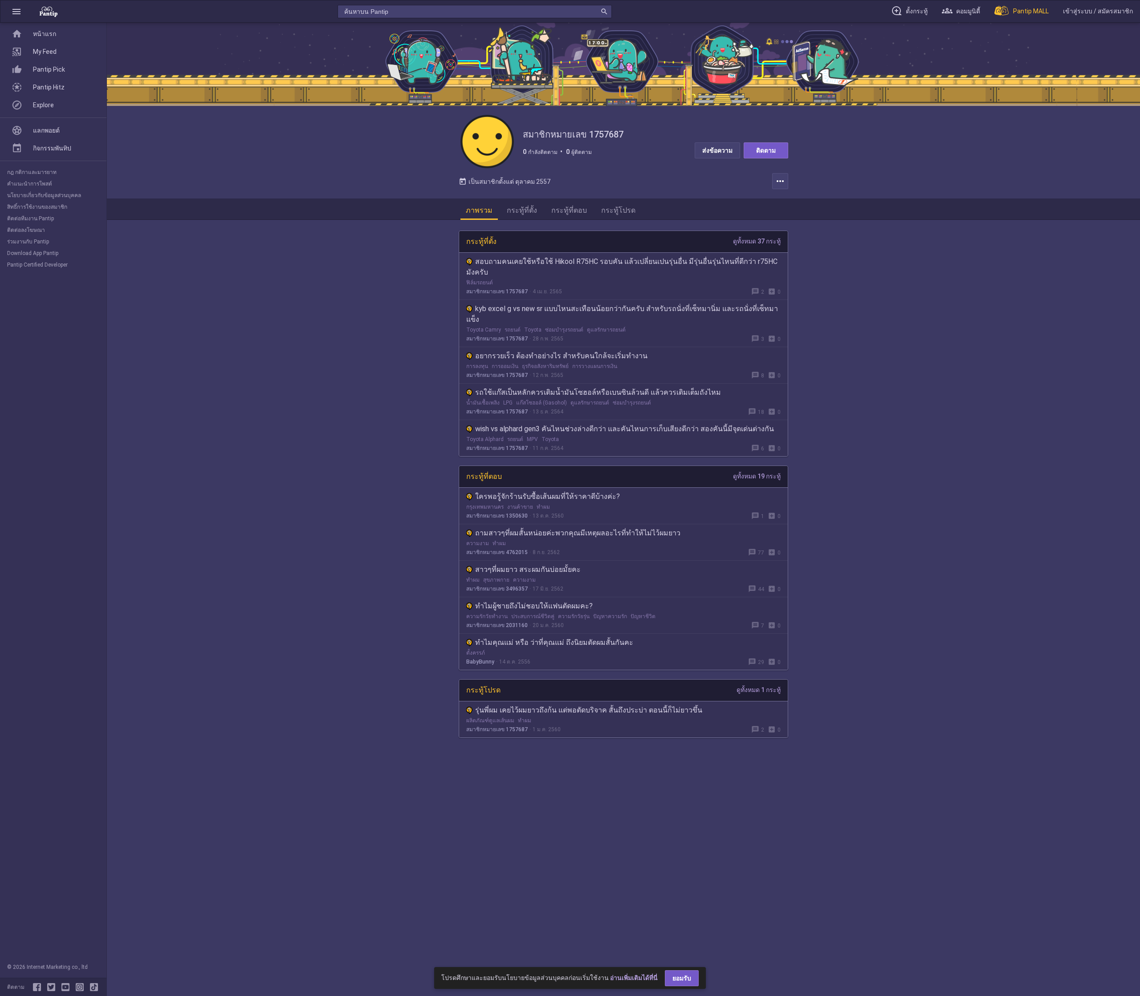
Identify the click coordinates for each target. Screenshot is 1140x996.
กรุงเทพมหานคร (485, 507)
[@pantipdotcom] (81, 987)
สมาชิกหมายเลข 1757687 (497, 291)
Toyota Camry (483, 330)
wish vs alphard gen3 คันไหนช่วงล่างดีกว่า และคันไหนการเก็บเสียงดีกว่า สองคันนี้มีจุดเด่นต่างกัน (624, 429)
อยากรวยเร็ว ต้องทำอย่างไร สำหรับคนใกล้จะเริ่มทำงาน (561, 356)
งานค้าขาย (520, 507)
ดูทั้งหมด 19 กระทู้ (757, 476)
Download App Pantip (32, 253)
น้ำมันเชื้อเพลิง (483, 403)
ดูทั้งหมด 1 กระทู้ (759, 690)
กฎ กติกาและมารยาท (32, 172)
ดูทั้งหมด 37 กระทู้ (757, 241)
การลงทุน (477, 366)
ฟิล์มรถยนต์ (479, 282)
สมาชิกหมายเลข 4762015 (497, 552)
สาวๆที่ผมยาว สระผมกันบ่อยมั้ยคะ (528, 569)
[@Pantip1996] (53, 987)
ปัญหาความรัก (610, 616)
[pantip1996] (67, 987)
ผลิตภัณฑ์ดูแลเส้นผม (490, 720)
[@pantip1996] (94, 987)
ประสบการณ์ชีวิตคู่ (532, 616)
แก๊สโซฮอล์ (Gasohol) (541, 403)
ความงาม (477, 543)
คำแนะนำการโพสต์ (29, 184)
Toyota (533, 330)
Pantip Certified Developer (37, 265)
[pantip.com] (49, 11)
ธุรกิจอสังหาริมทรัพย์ (545, 366)
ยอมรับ (681, 978)
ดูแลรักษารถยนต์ (606, 330)
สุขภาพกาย (496, 580)
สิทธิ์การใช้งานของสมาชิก (37, 207)
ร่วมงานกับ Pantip (28, 242)
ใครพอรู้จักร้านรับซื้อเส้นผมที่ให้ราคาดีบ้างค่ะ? (547, 496)
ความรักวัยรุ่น (574, 616)
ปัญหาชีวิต (643, 616)
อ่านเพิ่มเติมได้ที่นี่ (634, 977)
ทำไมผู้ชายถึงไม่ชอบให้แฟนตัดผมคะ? (534, 606)
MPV (532, 439)
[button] (16, 11)
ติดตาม (766, 150)
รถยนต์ (513, 330)
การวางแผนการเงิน (594, 366)
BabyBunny (480, 662)
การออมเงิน (505, 366)
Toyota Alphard (485, 439)
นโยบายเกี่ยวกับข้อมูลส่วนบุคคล (44, 195)
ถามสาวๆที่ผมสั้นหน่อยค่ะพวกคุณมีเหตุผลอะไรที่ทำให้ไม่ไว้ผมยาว (577, 533)
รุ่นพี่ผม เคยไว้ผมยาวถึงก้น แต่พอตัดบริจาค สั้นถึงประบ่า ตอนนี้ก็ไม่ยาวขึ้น (588, 710)
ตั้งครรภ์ (475, 653)
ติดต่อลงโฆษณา (26, 230)
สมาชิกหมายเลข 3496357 (497, 589)
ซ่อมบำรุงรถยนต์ (564, 330)
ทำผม (543, 507)
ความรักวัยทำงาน (487, 616)
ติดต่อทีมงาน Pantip (30, 218)
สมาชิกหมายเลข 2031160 (497, 625)
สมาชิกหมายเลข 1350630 (497, 516)
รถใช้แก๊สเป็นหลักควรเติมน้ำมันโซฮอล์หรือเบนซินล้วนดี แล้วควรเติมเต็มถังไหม (598, 392)
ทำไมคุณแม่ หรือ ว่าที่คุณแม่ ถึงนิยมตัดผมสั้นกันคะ (554, 642)
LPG (508, 403)
